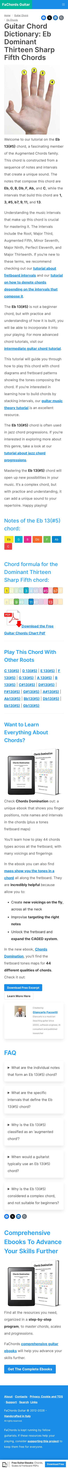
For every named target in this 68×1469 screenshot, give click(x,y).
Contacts (21, 1396)
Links (33, 1402)
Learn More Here (19, 996)
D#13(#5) (46, 685)
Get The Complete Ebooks (30, 1369)
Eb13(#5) (12, 706)
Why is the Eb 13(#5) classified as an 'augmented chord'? (30, 1132)
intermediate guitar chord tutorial (32, 348)
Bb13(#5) (32, 699)
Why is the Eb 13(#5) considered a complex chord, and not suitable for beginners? (33, 1196)
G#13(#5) (31, 692)
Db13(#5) (51, 699)
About (8, 1396)
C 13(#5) (11, 671)
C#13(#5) (27, 685)
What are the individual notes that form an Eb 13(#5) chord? (34, 1071)
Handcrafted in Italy (17, 1416)
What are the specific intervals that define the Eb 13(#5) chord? (30, 1100)
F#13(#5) (12, 692)
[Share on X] (49, 17)
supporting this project (43, 1441)
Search (24, 1402)
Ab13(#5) (12, 699)
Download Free (55, 1464)
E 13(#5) (47, 671)
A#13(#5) (51, 692)
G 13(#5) (26, 678)
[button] (63, 4)
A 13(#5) (44, 678)
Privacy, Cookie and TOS (46, 1396)
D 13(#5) (29, 671)
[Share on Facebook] (43, 17)
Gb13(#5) (31, 706)
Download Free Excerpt (23, 987)
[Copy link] (61, 17)
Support (11, 1402)
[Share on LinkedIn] (55, 17)
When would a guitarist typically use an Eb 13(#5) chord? (29, 1164)
